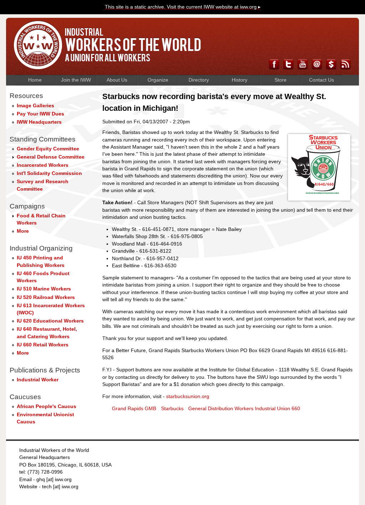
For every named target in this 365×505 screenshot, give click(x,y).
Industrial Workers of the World (108, 44)
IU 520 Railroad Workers (46, 297)
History (239, 80)
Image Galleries (35, 105)
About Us (117, 80)
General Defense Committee (50, 157)
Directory (199, 80)
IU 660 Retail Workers (42, 344)
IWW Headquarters (39, 122)
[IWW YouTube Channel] (302, 68)
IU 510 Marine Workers (44, 289)
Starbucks (172, 408)
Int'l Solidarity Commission (49, 173)
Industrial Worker (37, 379)
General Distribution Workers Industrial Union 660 (244, 408)
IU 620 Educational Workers (50, 321)
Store (280, 80)
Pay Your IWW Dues (40, 114)
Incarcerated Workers (42, 165)
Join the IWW (76, 80)
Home (35, 80)
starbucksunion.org (187, 396)
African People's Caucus (46, 406)
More (23, 231)
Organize (158, 80)
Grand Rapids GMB (134, 408)
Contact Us (321, 80)
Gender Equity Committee (48, 148)
